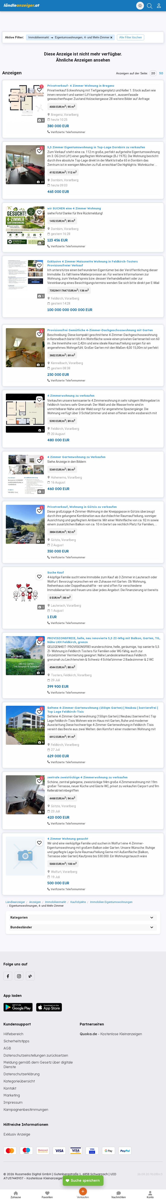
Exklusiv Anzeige (16, 1134)
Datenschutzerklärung (21, 1074)
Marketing (11, 1095)
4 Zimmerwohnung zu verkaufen (70, 395)
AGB (7, 1048)
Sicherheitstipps (16, 1041)
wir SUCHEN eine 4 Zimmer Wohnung (74, 208)
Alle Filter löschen (130, 37)
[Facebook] (8, 976)
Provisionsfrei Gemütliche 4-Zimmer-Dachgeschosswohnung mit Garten (100, 330)
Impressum (12, 1102)
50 (161, 73)
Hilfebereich (13, 1034)
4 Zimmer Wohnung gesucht (67, 838)
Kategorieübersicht (19, 1081)
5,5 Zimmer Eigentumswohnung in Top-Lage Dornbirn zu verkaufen (96, 147)
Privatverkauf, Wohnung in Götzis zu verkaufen (82, 506)
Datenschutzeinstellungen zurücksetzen (35, 1055)
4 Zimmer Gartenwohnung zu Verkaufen (76, 457)
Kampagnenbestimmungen (25, 1109)
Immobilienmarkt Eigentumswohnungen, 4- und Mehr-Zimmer (68, 37)
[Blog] (30, 976)
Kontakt (9, 1088)
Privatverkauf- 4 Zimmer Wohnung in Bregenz (80, 85)
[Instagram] (19, 976)
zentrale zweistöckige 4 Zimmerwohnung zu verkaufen (87, 777)
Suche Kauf (55, 572)
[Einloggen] (159, 4)
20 (153, 73)
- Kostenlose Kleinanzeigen (111, 1034)
